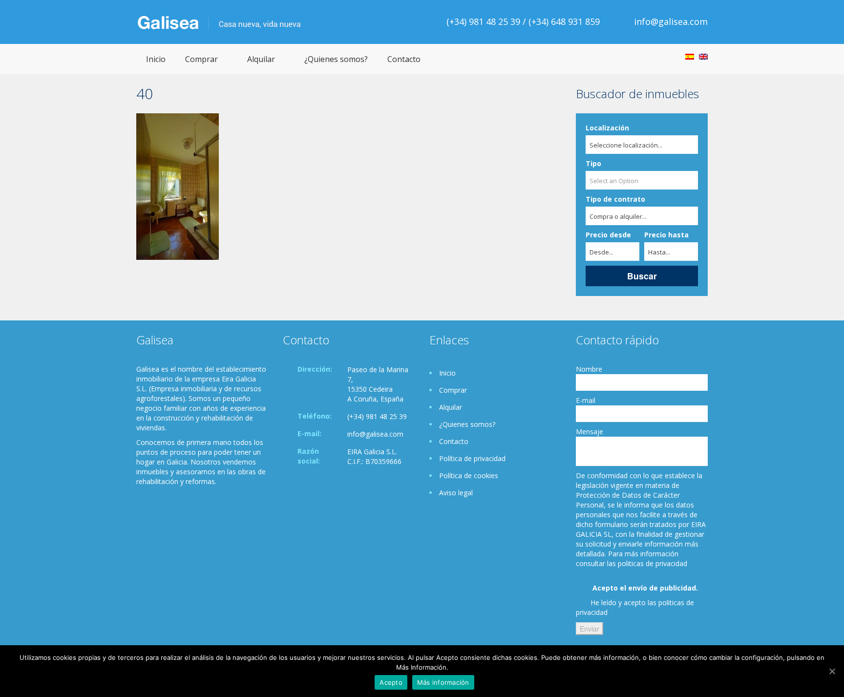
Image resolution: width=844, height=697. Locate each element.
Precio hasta (666, 234)
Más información (443, 682)
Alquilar (261, 59)
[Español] (689, 57)
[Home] (219, 21)
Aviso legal (456, 492)
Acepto (391, 682)
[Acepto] (832, 671)
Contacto (404, 59)
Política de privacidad (472, 458)
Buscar (642, 276)
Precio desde (608, 234)
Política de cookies (468, 475)
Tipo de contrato (615, 199)
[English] (703, 57)
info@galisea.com (671, 21)
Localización (607, 127)
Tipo (593, 163)
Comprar (201, 59)
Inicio (156, 59)
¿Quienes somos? (336, 59)
